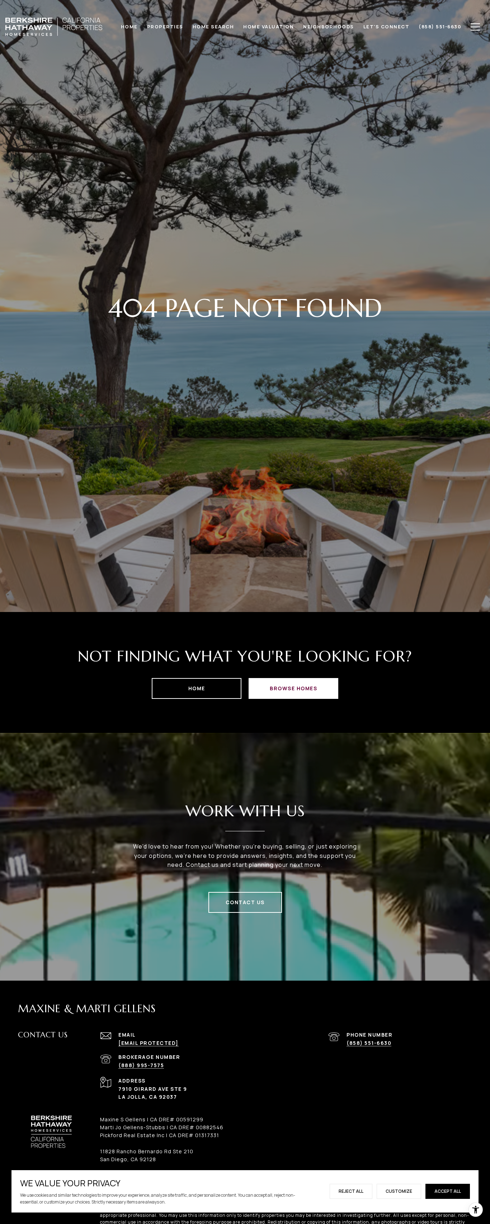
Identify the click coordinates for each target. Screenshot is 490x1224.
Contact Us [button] (245, 902)
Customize (399, 1191)
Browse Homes (293, 688)
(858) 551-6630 (369, 1043)
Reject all (351, 1191)
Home (196, 688)
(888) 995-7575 (141, 1065)
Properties (165, 26)
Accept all (447, 1191)
